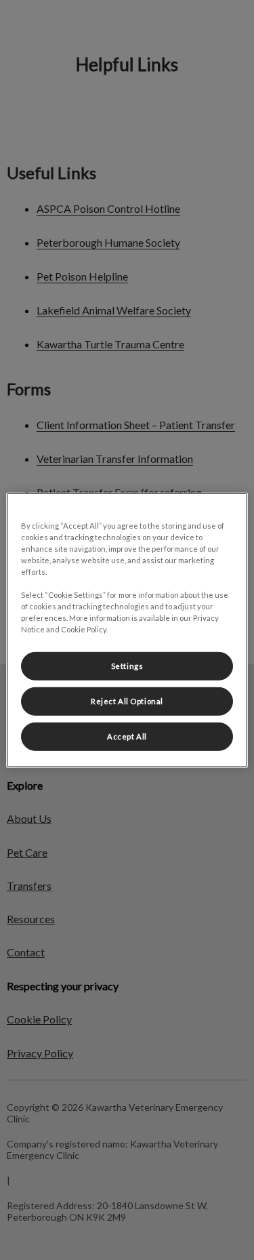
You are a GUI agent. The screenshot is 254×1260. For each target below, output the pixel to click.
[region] (126, 629)
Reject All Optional (127, 701)
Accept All (127, 736)
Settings (127, 666)
